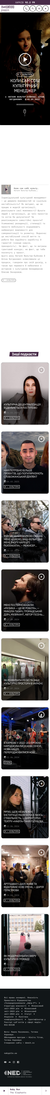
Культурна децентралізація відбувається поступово (22, 406)
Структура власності (15, 1006)
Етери (8, 762)
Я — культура (24, 74)
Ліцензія (8, 1017)
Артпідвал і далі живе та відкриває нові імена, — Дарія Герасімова (24, 887)
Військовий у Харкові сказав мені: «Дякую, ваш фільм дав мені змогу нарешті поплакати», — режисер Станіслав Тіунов (23, 542)
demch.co (29, 1043)
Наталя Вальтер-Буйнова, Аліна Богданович (26, 98)
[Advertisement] (25, 155)
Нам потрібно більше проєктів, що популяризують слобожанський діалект (23, 474)
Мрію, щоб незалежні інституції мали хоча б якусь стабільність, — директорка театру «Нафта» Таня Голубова (23, 816)
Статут (28, 1014)
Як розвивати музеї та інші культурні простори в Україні (23, 682)
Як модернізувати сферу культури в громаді (20, 957)
